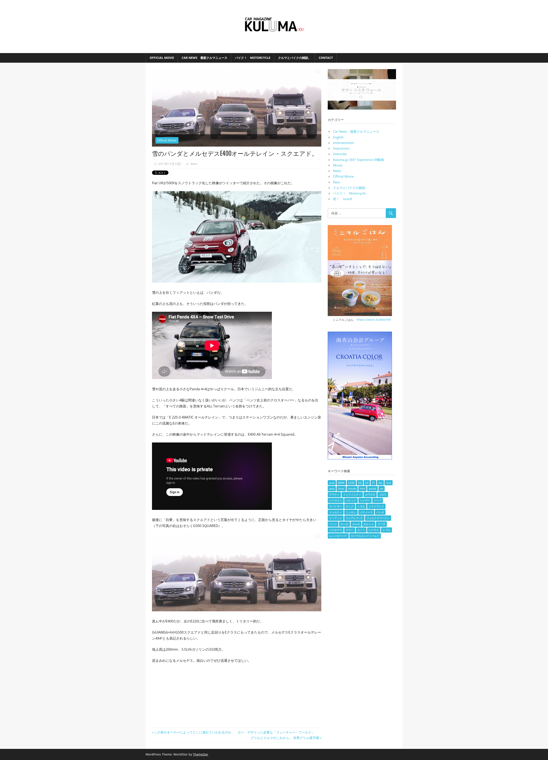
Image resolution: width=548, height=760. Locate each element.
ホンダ (344, 524)
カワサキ (370, 494)
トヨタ (361, 506)
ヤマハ (349, 530)
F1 (373, 483)
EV (366, 483)
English (338, 137)
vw (381, 488)
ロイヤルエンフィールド (365, 536)
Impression (341, 148)
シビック (351, 500)
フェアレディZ (354, 518)
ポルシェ (368, 524)
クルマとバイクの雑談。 (294, 58)
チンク (349, 506)
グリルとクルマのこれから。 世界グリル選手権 (285, 738)
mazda (352, 488)
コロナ (383, 494)
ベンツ (333, 524)
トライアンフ (376, 506)
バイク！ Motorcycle (252, 58)
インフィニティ (352, 494)
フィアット (335, 518)
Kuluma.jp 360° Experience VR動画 (358, 159)
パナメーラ (366, 512)
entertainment (343, 143)
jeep (331, 488)
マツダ (381, 524)
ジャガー (365, 500)
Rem (194, 164)
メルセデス (335, 530)
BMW (341, 483)
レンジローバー (338, 536)
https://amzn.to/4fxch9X (374, 320)
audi (331, 483)
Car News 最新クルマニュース (204, 58)
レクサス (374, 530)
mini (362, 488)
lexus (341, 488)
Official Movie (162, 58)
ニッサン (351, 512)
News (337, 171)
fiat (380, 483)
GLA (388, 483)
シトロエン (335, 500)
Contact (326, 58)
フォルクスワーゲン (378, 518)
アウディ (334, 494)
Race (336, 182)
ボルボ (356, 524)
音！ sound (342, 199)
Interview (340, 154)
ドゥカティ (335, 512)
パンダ (380, 512)
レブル (386, 530)
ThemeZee (200, 754)
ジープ (377, 500)
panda (372, 488)
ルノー (361, 530)
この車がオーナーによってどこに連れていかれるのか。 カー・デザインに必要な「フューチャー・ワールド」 (234, 732)
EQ (360, 483)
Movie (337, 165)
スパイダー (335, 506)
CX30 (351, 483)
